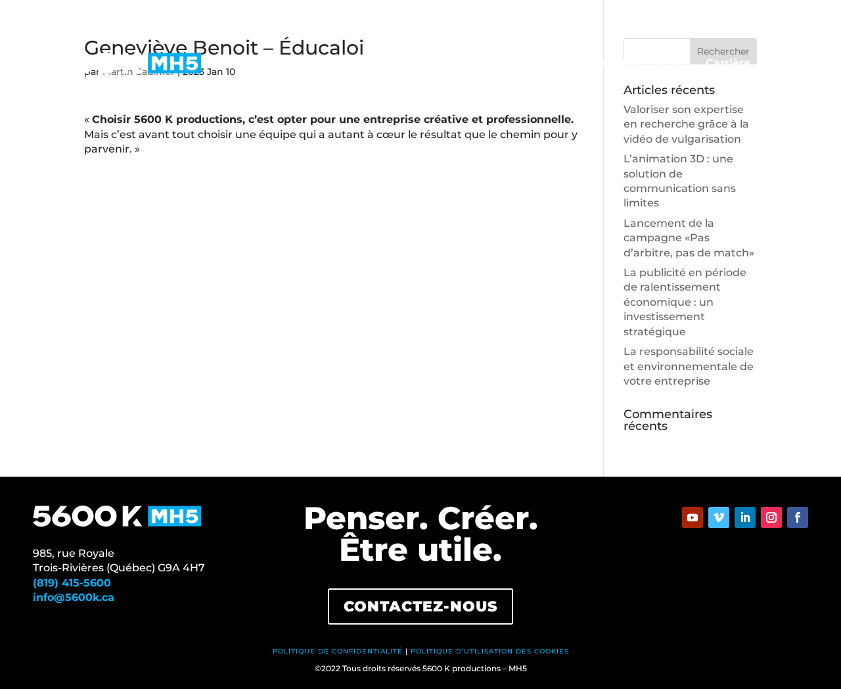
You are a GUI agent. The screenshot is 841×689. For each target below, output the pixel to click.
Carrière (728, 64)
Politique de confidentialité (338, 651)
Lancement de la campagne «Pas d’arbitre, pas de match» (689, 238)
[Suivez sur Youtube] (692, 517)
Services (461, 64)
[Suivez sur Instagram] (771, 517)
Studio (406, 64)
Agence (519, 64)
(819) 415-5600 (72, 583)
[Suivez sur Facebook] (797, 517)
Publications (656, 64)
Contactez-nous (420, 606)
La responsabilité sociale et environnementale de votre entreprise (689, 366)
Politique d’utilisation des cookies (490, 651)
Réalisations (340, 64)
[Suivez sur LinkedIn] (745, 517)
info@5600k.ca (73, 597)
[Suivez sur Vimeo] (718, 517)
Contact (786, 64)
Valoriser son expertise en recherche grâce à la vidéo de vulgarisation (686, 124)
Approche (581, 64)
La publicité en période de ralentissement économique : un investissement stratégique (685, 302)
